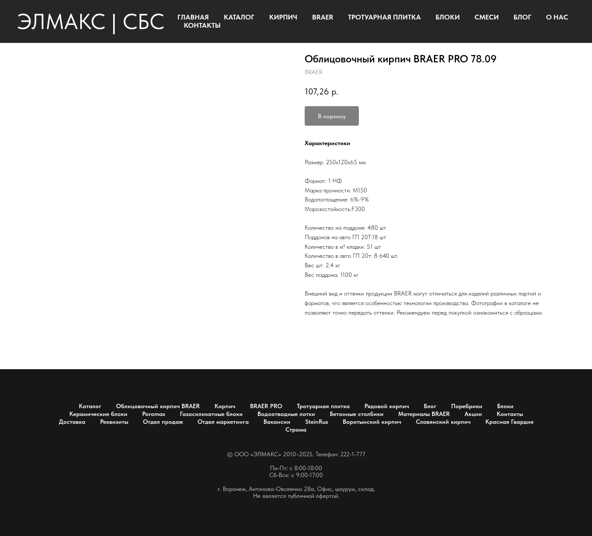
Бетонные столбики (357, 413)
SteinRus (316, 421)
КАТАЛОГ (239, 17)
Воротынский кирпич (372, 421)
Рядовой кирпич (386, 406)
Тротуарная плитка (323, 406)
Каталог (90, 406)
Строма (296, 429)
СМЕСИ (487, 17)
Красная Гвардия (509, 421)
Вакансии (276, 421)
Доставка (72, 421)
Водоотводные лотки (286, 413)
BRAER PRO (266, 406)
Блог (430, 406)
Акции (473, 413)
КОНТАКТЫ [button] (202, 25)
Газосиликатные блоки (211, 413)
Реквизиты (114, 421)
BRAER (322, 17)
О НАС (557, 17)
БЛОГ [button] (522, 17)
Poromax (153, 413)
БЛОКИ (448, 17)
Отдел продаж (163, 421)
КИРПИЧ (283, 17)
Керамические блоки (98, 413)
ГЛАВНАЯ (193, 17)
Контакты (510, 413)
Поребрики (466, 406)
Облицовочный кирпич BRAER (158, 406)
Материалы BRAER (424, 413)
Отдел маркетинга (223, 421)
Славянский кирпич (443, 421)
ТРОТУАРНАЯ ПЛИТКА (384, 17)
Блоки (505, 406)
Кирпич (225, 406)
